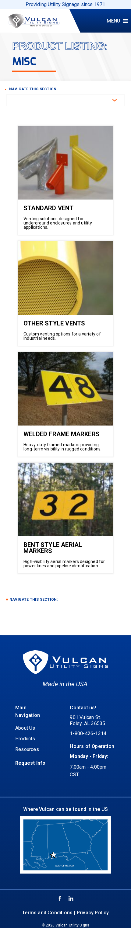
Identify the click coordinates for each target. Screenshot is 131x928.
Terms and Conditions (47, 913)
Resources (27, 749)
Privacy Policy (93, 913)
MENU (113, 21)
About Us (25, 728)
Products (25, 739)
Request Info (30, 763)
